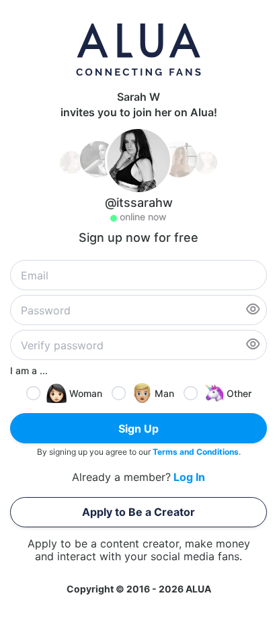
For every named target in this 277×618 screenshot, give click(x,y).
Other (239, 393)
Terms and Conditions (196, 452)
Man (164, 393)
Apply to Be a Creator (138, 512)
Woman (85, 393)
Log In (189, 477)
